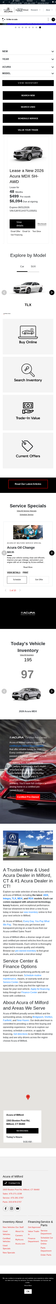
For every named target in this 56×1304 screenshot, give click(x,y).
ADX (45, 895)
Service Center (10, 982)
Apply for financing (40, 989)
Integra (7, 898)
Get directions (20, 1034)
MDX (20, 898)
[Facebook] (5, 1208)
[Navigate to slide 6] (33, 27)
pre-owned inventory (25, 951)
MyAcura (19, 1239)
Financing (34, 1221)
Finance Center (29, 992)
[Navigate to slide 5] (29, 27)
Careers (19, 1235)
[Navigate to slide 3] (22, 27)
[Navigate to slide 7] (36, 27)
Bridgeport (38, 1017)
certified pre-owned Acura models (26, 746)
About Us (19, 1231)
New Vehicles (9, 1227)
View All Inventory (27, 655)
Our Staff (19, 1227)
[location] (53, 2)
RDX (30, 898)
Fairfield (7, 1020)
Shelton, (48, 1017)
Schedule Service (26, 515)
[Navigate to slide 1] (15, 27)
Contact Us (14, 1183)
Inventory (9, 1221)
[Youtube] (18, 1208)
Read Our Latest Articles (28, 484)
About (19, 1221)
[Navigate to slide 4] (26, 27)
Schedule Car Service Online (47, 1241)
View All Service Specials (26, 511)
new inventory (31, 912)
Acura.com (20, 1244)
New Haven (23, 1020)
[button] (28, 1097)
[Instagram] (12, 1208)
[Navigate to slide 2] (19, 27)
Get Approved (34, 1227)
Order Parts (46, 1255)
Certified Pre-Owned (28, 797)
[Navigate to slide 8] (40, 27)
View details (20, 224)
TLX (14, 898)
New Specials (9, 1252)
